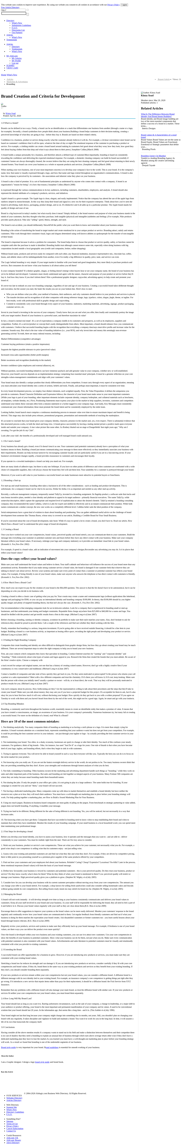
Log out (15, 63)
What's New (17, 23)
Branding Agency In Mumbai (153, 156)
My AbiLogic (12, 56)
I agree (124, 5)
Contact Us (11, 1131)
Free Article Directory (10, 7)
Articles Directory (13, 1100)
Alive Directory (13, 1142)
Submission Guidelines (21, 25)
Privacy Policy (113, 5)
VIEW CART (12, 68)
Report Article (164, 79)
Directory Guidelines (15, 1112)
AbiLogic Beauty (13, 1140)
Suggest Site (11, 1107)
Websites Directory (14, 1098)
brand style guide (42, 1062)
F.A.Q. (15, 28)
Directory (10, 20)
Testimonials (11, 40)
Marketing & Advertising (17, 82)
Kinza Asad (11, 113)
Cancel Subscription (14, 1128)
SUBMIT (10, 65)
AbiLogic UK (12, 1138)
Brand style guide (8, 1047)
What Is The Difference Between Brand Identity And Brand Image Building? (158, 115)
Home (3, 75)
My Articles (17, 58)
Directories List (18, 30)
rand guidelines (52, 1047)
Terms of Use (12, 1124)
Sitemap (9, 1121)
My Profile (16, 61)
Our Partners (17, 32)
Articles (9, 35)
